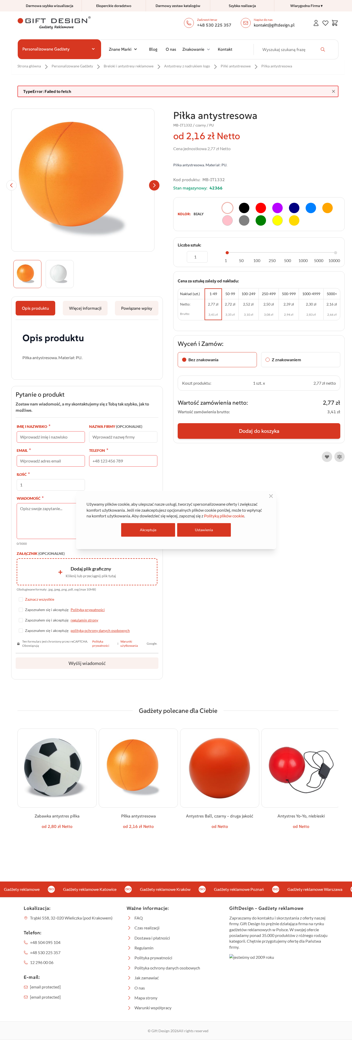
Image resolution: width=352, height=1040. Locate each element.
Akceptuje (148, 530)
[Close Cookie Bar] (271, 496)
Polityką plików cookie (224, 515)
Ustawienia (204, 530)
